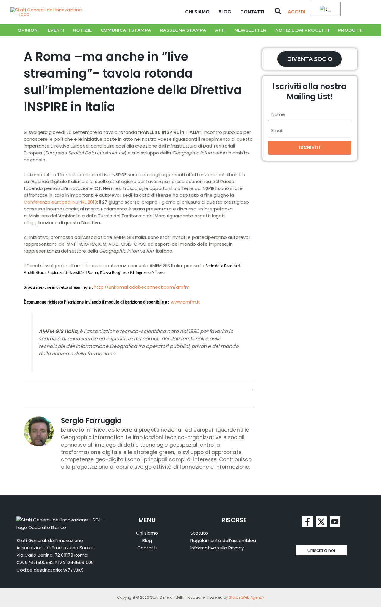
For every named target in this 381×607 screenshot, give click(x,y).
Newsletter (250, 30)
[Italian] (324, 9)
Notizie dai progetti (302, 30)
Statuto (199, 533)
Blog (224, 12)
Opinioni (28, 30)
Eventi (56, 30)
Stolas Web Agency (246, 597)
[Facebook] (307, 521)
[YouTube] (335, 521)
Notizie (82, 30)
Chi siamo (197, 12)
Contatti (252, 12)
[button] (278, 12)
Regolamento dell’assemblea (223, 540)
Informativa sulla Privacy (217, 548)
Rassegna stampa (183, 30)
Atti (220, 30)
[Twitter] (321, 521)
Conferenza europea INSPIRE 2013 (60, 202)
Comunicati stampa (126, 30)
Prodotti (350, 30)
